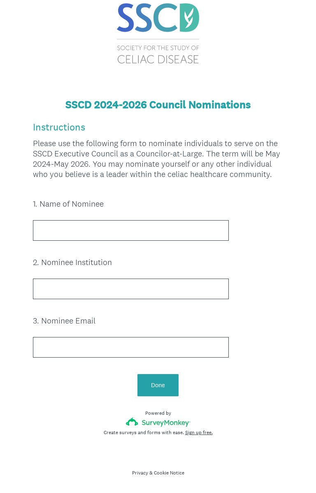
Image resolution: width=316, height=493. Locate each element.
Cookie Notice (169, 473)
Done (158, 385)
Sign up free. (199, 432)
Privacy (140, 473)
